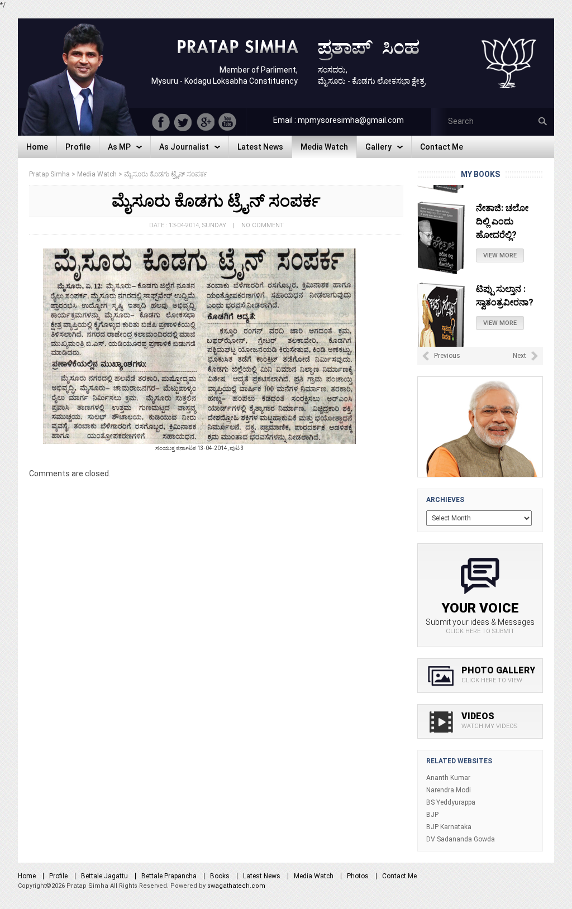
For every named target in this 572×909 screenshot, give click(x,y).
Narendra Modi (448, 790)
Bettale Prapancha (169, 876)
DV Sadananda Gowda (460, 839)
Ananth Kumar (448, 778)
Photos (358, 876)
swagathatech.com (236, 885)
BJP (432, 815)
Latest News (261, 876)
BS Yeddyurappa (450, 802)
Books (220, 876)
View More (500, 241)
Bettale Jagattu (104, 876)
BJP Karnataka (448, 827)
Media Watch (313, 876)
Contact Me (399, 876)
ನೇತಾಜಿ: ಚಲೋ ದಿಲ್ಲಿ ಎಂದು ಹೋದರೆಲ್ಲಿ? (502, 207)
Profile (58, 876)
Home (27, 876)
